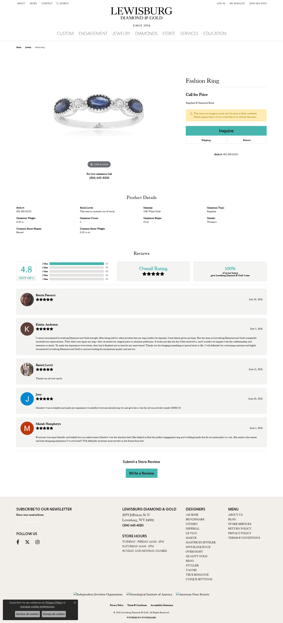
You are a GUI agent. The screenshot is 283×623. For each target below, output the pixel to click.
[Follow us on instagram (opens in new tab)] (37, 542)
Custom (65, 33)
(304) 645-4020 (99, 177)
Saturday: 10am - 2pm (138, 546)
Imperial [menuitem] (192, 528)
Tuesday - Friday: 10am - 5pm (143, 541)
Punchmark (149, 617)
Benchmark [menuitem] (195, 519)
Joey (39, 394)
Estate (168, 33)
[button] (62, 3)
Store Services (239, 524)
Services (189, 33)
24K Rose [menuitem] (192, 514)
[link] (20, 3)
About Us (235, 514)
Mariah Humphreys (48, 424)
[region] (99, 111)
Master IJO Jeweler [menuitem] (201, 542)
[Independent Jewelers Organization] (98, 594)
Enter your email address (30, 514)
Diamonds (146, 33)
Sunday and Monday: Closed (144, 551)
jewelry (28, 47)
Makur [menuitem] (191, 537)
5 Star (45, 263)
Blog (232, 519)
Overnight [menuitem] (194, 551)
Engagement (93, 33)
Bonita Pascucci (45, 295)
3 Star (45, 271)
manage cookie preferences (37, 606)
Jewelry (121, 33)
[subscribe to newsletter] (72, 522)
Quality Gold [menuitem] (196, 556)
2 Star (45, 275)
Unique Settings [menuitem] (199, 579)
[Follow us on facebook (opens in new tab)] (17, 542)
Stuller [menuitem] (192, 565)
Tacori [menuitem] (191, 570)
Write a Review (141, 473)
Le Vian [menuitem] (191, 533)
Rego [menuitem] (190, 561)
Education (214, 33)
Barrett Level (44, 365)
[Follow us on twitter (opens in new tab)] (27, 542)
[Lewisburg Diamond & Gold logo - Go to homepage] (141, 19)
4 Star (45, 267)
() (106, 263)
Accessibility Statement (162, 605)
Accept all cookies (54, 614)
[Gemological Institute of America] (149, 594)
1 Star (45, 279)
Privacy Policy (239, 533)
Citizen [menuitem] (192, 524)
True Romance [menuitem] (197, 574)
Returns (247, 140)
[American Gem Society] (192, 594)
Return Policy (239, 528)
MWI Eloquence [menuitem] (198, 547)
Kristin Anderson (47, 324)
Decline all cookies (27, 614)
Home (18, 47)
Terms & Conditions (244, 537)
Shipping (206, 140)
